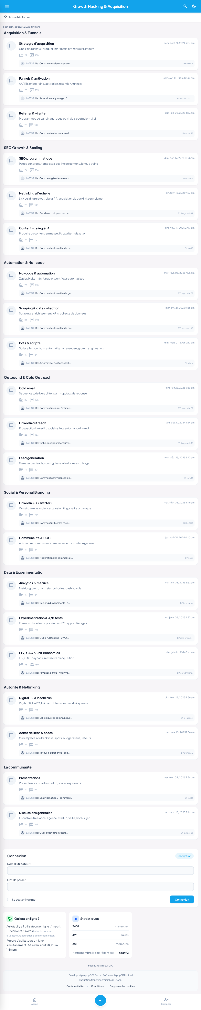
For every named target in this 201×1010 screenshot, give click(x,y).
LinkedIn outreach (32, 423)
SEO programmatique (35, 158)
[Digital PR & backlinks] (100, 708)
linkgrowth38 (187, 443)
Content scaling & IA (34, 228)
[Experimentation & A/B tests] (100, 628)
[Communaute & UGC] (100, 548)
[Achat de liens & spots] (100, 743)
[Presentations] (100, 788)
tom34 (190, 478)
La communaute (18, 767)
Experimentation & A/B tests (41, 618)
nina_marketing (187, 638)
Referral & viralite (32, 113)
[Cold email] (100, 399)
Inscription (184, 856)
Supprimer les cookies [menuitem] (122, 986)
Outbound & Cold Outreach (27, 377)
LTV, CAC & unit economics (39, 653)
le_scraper (188, 603)
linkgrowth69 (187, 213)
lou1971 (189, 178)
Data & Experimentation (24, 572)
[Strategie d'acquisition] (100, 54)
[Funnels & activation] (100, 89)
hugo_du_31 (187, 293)
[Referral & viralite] (100, 124)
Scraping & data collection (39, 308)
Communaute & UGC (34, 538)
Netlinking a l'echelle (34, 193)
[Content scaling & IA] (100, 239)
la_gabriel (188, 718)
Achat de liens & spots (36, 733)
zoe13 (190, 248)
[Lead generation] (100, 468)
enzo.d (189, 63)
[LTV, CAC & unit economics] (100, 663)
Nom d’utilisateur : (19, 864)
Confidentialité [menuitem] (75, 986)
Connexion (16, 856)
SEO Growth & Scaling (23, 147)
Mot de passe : (16, 880)
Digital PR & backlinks (35, 698)
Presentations (29, 778)
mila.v (190, 363)
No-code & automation (37, 273)
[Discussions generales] (100, 823)
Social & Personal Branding (27, 492)
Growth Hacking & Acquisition (100, 6)
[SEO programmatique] (100, 169)
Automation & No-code (24, 262)
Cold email (27, 388)
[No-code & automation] (100, 284)
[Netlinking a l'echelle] (100, 204)
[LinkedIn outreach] (100, 434)
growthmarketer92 (189, 673)
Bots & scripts (29, 343)
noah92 (124, 952)
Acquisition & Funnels (22, 32)
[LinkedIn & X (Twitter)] (100, 514)
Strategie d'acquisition (36, 43)
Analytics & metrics (33, 583)
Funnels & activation (34, 78)
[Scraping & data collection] (100, 319)
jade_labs (188, 833)
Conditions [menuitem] (97, 986)
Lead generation (31, 458)
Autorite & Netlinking (22, 687)
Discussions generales (35, 813)
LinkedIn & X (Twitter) (35, 503)
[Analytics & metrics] (100, 594)
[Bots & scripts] (100, 354)
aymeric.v (188, 753)
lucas (190, 558)
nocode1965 (187, 328)
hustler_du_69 (187, 98)
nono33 (189, 133)
